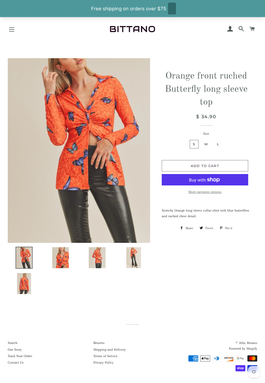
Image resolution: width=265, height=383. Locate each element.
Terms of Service (105, 356)
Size (206, 134)
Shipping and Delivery (109, 349)
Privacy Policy (103, 362)
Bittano (252, 343)
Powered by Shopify (243, 348)
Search (12, 343)
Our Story (15, 349)
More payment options (205, 192)
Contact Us (16, 362)
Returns (99, 343)
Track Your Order (20, 356)
